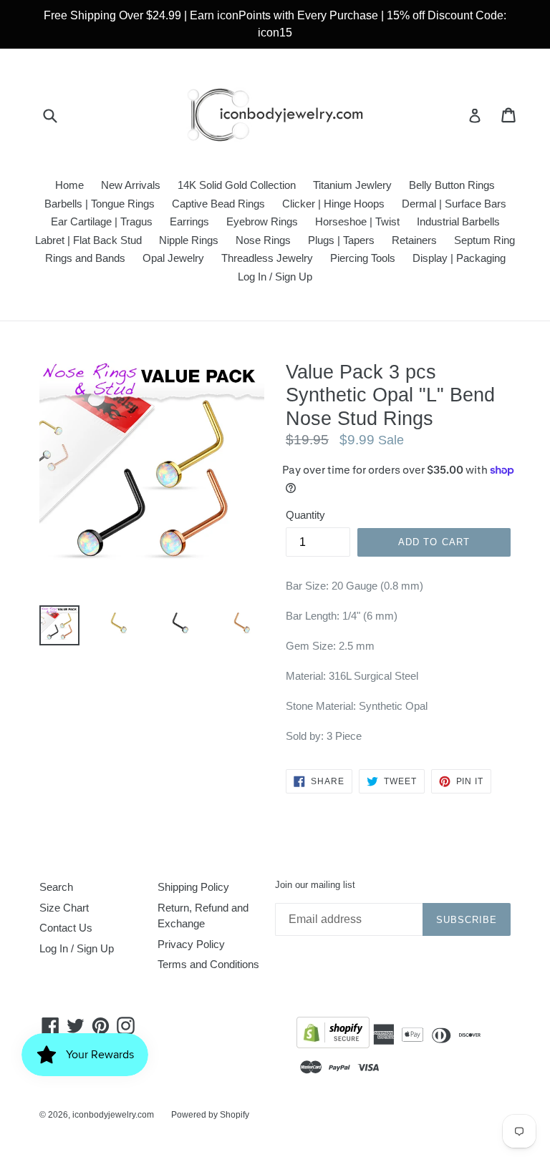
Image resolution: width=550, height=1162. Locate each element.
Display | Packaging (459, 258)
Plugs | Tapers (341, 240)
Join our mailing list (315, 884)
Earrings (189, 221)
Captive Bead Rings (218, 203)
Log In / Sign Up (275, 276)
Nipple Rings (188, 240)
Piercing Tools (362, 258)
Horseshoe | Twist (357, 221)
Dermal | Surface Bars (454, 203)
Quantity (305, 515)
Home (69, 185)
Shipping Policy (193, 887)
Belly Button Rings (452, 185)
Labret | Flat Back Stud (88, 240)
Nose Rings (263, 240)
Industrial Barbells (458, 221)
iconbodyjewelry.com (113, 1115)
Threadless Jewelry (267, 258)
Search (56, 887)
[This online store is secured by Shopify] (333, 1035)
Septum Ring (484, 240)
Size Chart (64, 908)
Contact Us (65, 928)
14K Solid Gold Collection (237, 185)
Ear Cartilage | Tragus (102, 221)
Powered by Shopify (210, 1115)
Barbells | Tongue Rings (99, 203)
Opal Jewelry (173, 258)
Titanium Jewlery (352, 185)
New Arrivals (130, 185)
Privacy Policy (191, 944)
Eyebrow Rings (262, 221)
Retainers (414, 240)
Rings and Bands (85, 258)
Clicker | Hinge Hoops (333, 203)
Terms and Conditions (208, 964)
